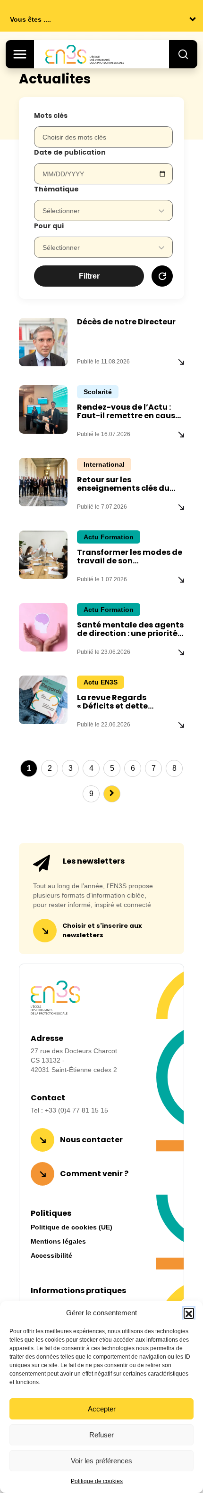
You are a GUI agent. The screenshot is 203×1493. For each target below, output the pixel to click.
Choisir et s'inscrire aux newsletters (102, 930)
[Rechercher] (183, 54)
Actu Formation (109, 537)
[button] (189, 1313)
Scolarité (98, 392)
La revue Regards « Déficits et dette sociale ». (112, 706)
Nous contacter (91, 1139)
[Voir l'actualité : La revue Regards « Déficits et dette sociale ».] (181, 724)
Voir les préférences (101, 1461)
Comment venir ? (94, 1173)
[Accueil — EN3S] (94, 54)
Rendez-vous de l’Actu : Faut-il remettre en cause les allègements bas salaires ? (128, 420)
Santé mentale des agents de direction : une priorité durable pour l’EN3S (130, 633)
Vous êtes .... (30, 19)
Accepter (102, 1409)
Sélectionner (61, 210)
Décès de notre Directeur (126, 321)
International (104, 464)
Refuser (101, 1435)
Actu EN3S (101, 682)
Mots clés (51, 115)
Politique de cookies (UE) (71, 1227)
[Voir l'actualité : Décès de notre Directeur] (181, 361)
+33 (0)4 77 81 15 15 (76, 1110)
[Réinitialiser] (162, 276)
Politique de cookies (97, 1481)
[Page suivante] (111, 793)
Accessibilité (51, 1255)
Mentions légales (58, 1241)
